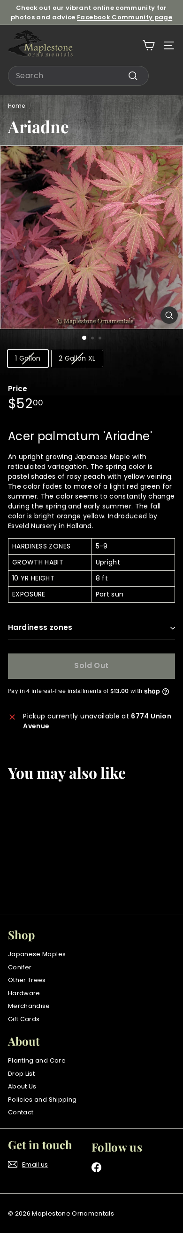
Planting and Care (37, 1060)
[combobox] (78, 76)
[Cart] (148, 45)
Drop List (21, 1073)
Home (16, 106)
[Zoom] (169, 315)
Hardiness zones (40, 627)
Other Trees (27, 979)
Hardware (24, 993)
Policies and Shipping (42, 1099)
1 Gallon (28, 358)
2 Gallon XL (77, 358)
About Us (22, 1086)
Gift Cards (24, 1019)
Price (18, 389)
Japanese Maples (37, 954)
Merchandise (29, 1005)
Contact (20, 1112)
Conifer (19, 967)
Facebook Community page (124, 17)
